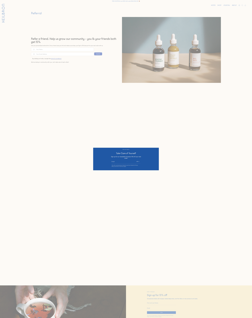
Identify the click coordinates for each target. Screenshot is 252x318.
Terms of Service (119, 166)
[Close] (157, 149)
